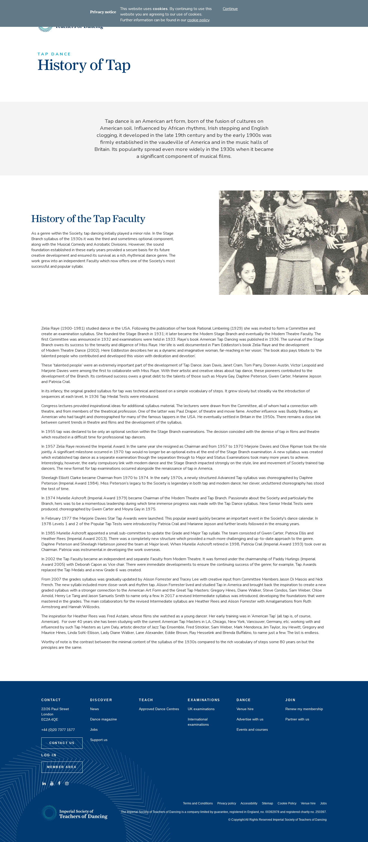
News (94, 709)
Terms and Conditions (198, 803)
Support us (98, 740)
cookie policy (198, 20)
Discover (101, 700)
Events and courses (252, 729)
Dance (244, 700)
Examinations (204, 700)
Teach (146, 700)
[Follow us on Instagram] (67, 783)
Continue (230, 9)
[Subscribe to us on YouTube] (51, 783)
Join (290, 700)
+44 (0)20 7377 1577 (58, 730)
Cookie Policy (287, 803)
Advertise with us (250, 719)
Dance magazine (103, 719)
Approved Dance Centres (159, 709)
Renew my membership (304, 709)
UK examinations (201, 709)
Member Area (62, 767)
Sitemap (267, 803)
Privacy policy (226, 803)
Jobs (94, 729)
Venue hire (245, 709)
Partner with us (297, 719)
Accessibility (249, 803)
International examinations (198, 721)
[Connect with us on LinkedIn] (44, 783)
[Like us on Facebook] (59, 783)
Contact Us (62, 743)
